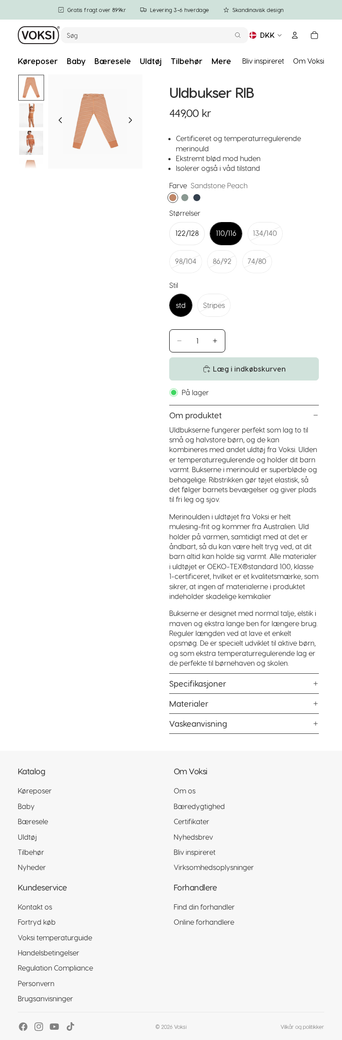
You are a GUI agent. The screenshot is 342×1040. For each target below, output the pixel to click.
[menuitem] (221, 61)
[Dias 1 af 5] (31, 88)
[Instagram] (38, 1026)
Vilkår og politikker (302, 1027)
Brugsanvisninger (45, 999)
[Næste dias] (132, 121)
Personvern (36, 983)
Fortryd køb (37, 922)
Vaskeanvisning (198, 723)
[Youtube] (54, 1026)
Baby (26, 806)
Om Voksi (308, 61)
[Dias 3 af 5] (31, 143)
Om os (184, 791)
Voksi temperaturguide (55, 937)
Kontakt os (35, 906)
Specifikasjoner (197, 683)
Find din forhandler (204, 906)
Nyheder (32, 867)
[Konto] (295, 35)
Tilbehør (31, 852)
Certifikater (191, 821)
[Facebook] (23, 1026)
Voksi (180, 1027)
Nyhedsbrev (193, 837)
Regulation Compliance (55, 968)
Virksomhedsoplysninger (214, 867)
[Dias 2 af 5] (31, 115)
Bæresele (33, 821)
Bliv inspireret (263, 61)
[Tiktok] (70, 1026)
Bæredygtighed (199, 806)
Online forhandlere (204, 922)
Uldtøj (27, 837)
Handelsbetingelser (48, 952)
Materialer (188, 703)
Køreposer (35, 791)
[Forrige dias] (58, 121)
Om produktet (195, 415)
